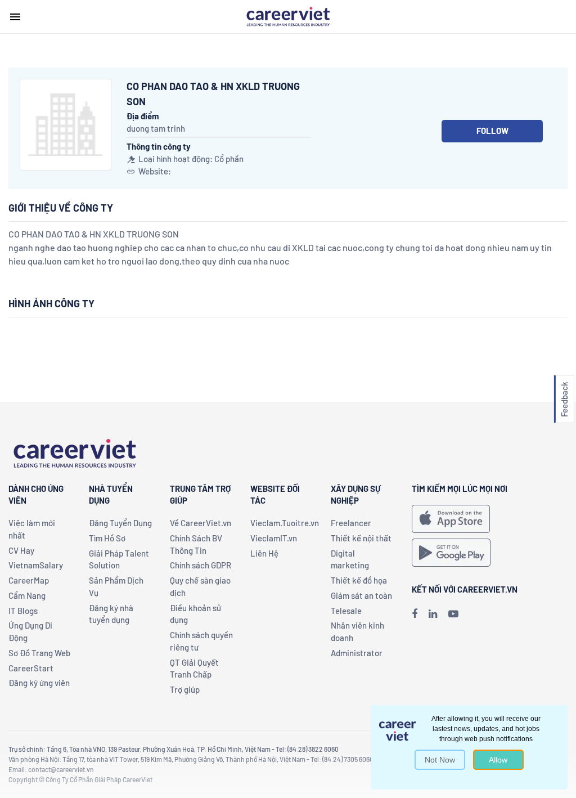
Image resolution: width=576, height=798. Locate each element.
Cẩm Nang (27, 595)
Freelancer (351, 523)
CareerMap (28, 580)
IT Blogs (23, 611)
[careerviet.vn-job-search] (451, 519)
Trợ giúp (185, 689)
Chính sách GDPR (200, 565)
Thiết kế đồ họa (359, 580)
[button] (564, 399)
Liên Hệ (264, 553)
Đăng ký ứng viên (39, 683)
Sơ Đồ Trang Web (39, 653)
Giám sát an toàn (361, 595)
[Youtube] (453, 613)
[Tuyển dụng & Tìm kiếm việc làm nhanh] (288, 16)
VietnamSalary (35, 565)
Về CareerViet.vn (200, 523)
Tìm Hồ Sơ (107, 538)
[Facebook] (414, 613)
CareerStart (30, 668)
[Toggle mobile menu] (15, 16)
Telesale (346, 611)
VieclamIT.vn (273, 538)
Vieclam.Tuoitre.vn (284, 523)
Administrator (356, 653)
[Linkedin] (433, 613)
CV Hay (21, 550)
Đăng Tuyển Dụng (120, 523)
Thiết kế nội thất (361, 538)
